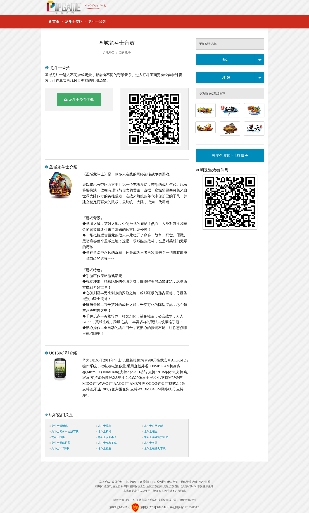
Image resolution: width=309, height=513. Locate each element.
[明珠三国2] (206, 127)
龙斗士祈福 (104, 431)
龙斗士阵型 (104, 425)
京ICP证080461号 (119, 507)
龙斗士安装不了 (107, 437)
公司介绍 (117, 481)
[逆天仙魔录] (254, 128)
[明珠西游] (254, 110)
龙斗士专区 (74, 21)
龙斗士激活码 (59, 425)
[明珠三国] (206, 110)
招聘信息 (131, 481)
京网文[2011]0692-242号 (154, 507)
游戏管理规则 (189, 481)
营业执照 (204, 481)
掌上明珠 (104, 481)
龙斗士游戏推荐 (60, 442)
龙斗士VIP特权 (60, 448)
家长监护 (159, 481)
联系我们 (145, 481)
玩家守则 (172, 481)
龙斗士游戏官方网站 (155, 437)
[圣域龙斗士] (230, 128)
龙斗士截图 (104, 448)
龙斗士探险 (58, 437)
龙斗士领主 (150, 431)
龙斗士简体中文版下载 (64, 431)
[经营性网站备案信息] (135, 507)
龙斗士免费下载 (81, 99)
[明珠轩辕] (230, 110)
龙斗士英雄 (150, 442)
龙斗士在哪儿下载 (154, 448)
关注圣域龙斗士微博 (228, 155)
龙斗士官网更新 (153, 425)
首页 (55, 21)
